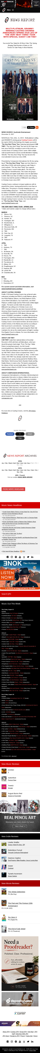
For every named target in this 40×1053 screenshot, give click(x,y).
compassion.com (7, 398)
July (25, 463)
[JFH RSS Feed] (36, 127)
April (14, 463)
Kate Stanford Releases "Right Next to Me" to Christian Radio (20, 517)
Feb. (6, 463)
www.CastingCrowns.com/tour (12, 289)
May (18, 463)
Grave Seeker (12, 876)
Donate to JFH (14, 1036)
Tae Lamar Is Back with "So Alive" (12, 533)
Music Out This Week (11, 603)
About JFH (6, 1032)
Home (35, 1036)
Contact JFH (15, 1032)
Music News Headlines (12, 505)
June (21, 463)
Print (20, 438)
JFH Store (6, 1036)
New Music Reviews (10, 764)
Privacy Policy (32, 1050)
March (10, 463)
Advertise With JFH (22, 1034)
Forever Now (12, 780)
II (8, 772)
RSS (23, 551)
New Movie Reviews (10, 883)
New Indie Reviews (10, 836)
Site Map (30, 1032)
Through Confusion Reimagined (18, 852)
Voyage (10, 788)
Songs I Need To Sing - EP (16, 845)
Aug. (28, 463)
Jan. (3, 463)
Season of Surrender (14, 796)
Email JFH (23, 1032)
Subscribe (29, 1036)
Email (30, 434)
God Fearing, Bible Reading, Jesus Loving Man (23, 860)
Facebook (10, 434)
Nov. (18, 472)
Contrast (10, 868)
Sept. (32, 470)
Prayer (23, 1036)
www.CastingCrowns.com (10, 203)
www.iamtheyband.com (9, 369)
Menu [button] (8, 10)
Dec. (21, 472)
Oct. (36, 470)
